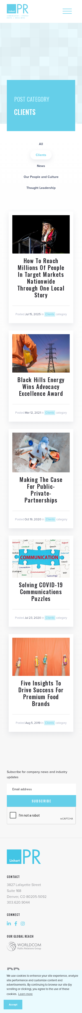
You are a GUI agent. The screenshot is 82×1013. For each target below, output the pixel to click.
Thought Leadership (41, 188)
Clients (41, 155)
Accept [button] (13, 1004)
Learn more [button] (25, 994)
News (41, 166)
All (41, 144)
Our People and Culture (41, 177)
